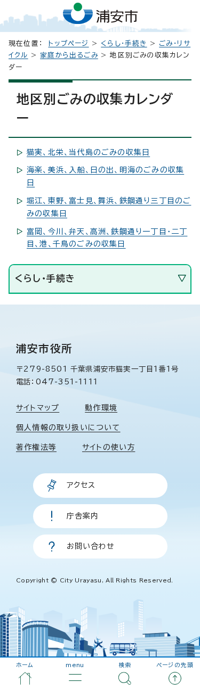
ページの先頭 (175, 665)
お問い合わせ (91, 546)
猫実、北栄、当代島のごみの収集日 (88, 152)
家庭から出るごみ (69, 55)
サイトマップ (37, 408)
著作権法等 (36, 447)
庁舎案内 (83, 516)
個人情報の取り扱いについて (68, 427)
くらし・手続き (124, 43)
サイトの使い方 (108, 447)
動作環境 (101, 408)
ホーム (25, 665)
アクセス (81, 485)
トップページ (68, 43)
